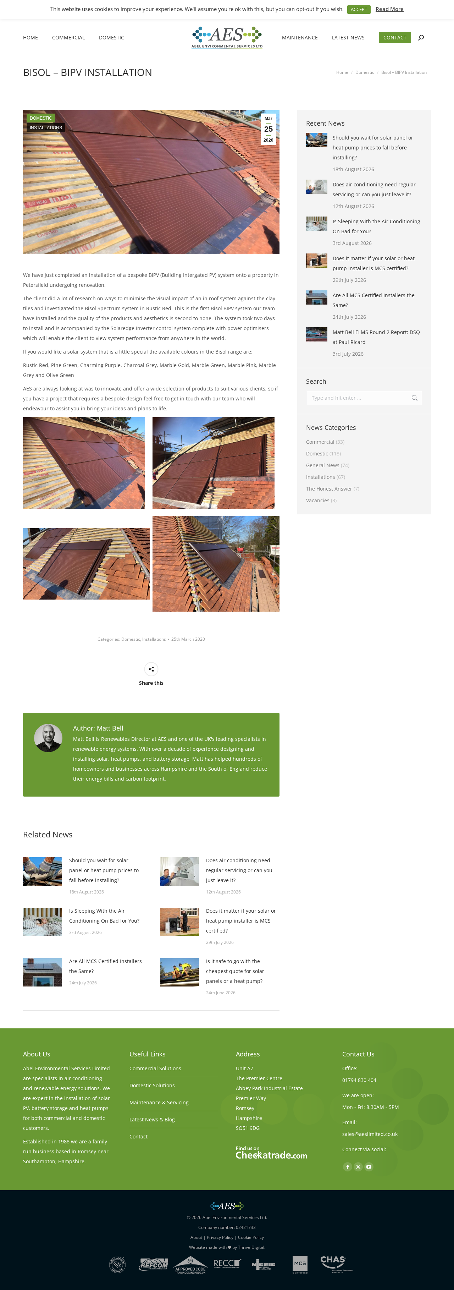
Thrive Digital (251, 1247)
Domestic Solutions (152, 1085)
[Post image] (42, 871)
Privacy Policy (220, 1237)
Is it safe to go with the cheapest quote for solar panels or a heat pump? (235, 971)
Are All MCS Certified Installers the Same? (105, 966)
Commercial (320, 441)
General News (322, 465)
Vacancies (318, 500)
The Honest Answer (329, 488)
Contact (138, 1136)
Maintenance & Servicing (159, 1102)
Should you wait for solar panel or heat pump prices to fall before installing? (104, 870)
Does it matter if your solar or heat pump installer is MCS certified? (241, 920)
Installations (46, 127)
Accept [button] (359, 9)
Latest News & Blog (152, 1119)
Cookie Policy (251, 1237)
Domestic (41, 118)
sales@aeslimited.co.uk (370, 1134)
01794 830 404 (359, 1080)
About (196, 1237)
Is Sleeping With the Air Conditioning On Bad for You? (104, 915)
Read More (390, 8)
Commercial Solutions (155, 1068)
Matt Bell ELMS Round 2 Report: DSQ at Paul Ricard (376, 337)
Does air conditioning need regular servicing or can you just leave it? (239, 870)
